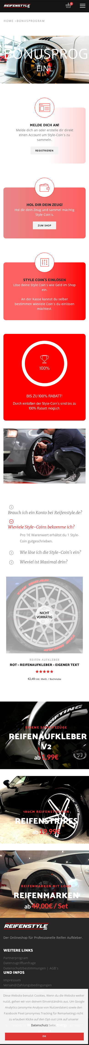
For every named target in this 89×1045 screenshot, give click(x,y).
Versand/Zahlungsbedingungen (27, 985)
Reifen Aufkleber (45, 659)
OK (44, 1036)
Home (9, 21)
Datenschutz (39, 1025)
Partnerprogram (15, 958)
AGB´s (54, 968)
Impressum (12, 980)
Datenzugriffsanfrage (19, 963)
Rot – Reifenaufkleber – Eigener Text (44, 665)
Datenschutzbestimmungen (24, 968)
